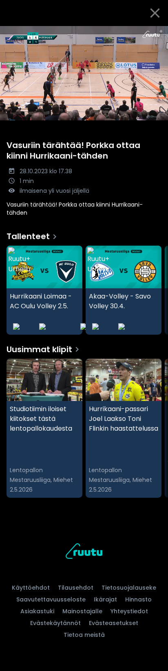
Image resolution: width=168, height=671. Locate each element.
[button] (84, 73)
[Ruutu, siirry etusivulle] (84, 552)
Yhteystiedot (129, 611)
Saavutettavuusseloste (51, 599)
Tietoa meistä (84, 635)
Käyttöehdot (31, 588)
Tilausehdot (75, 588)
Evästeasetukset (113, 623)
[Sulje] (155, 13)
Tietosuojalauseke (129, 588)
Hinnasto (138, 599)
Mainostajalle (82, 611)
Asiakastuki (37, 611)
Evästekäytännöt (55, 623)
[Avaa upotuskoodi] (157, 32)
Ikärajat (105, 599)
